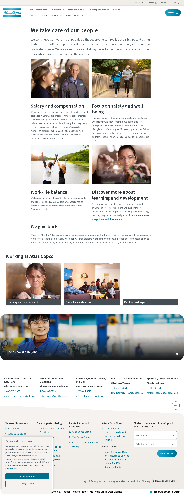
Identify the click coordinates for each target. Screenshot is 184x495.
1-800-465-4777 (83, 391)
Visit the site (166, 453)
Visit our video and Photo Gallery (85, 444)
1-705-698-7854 (119, 387)
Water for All (70, 238)
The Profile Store (81, 437)
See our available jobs (92, 337)
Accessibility (133, 481)
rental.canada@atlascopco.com (163, 392)
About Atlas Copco (38, 9)
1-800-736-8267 (155, 387)
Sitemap (146, 481)
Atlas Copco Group (81, 431)
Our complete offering (98, 9)
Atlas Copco (14, 428)
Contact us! (138, 2)
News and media (76, 9)
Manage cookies (117, 481)
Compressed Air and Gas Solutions (52, 430)
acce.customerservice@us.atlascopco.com (92, 396)
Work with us (58, 9)
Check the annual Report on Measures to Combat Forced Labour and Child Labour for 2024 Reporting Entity (117, 459)
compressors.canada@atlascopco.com (20, 396)
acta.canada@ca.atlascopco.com (56, 396)
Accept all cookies (27, 476)
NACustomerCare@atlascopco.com (127, 392)
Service (116, 9)
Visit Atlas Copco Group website (106, 491)
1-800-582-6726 (48, 391)
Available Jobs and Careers (17, 435)
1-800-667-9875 (12, 391)
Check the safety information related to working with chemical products (116, 434)
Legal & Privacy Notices (94, 481)
